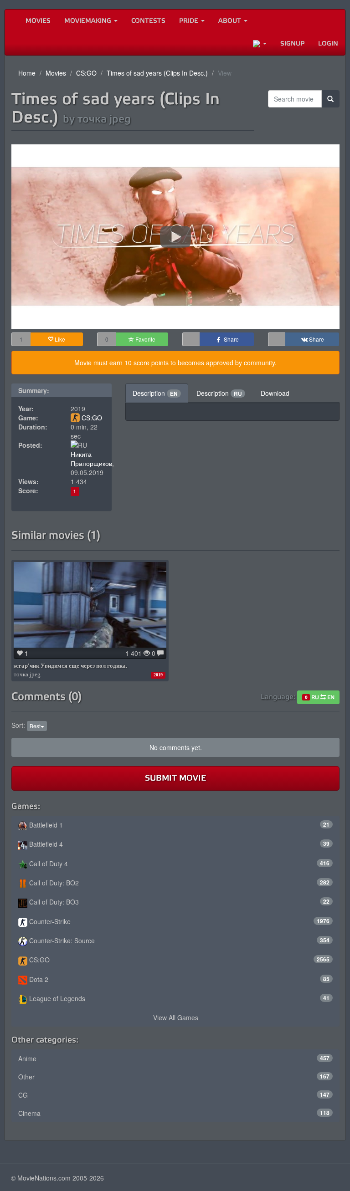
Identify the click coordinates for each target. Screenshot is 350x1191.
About (230, 20)
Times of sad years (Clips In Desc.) (157, 72)
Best (35, 726)
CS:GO (86, 72)
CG (173, 1094)
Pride (189, 20)
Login (328, 43)
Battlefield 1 (178, 824)
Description (155, 393)
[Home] (12, 21)
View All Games (175, 1017)
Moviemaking (88, 20)
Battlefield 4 (178, 844)
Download (275, 393)
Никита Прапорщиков (91, 459)
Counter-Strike (178, 921)
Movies (38, 20)
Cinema (173, 1113)
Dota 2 (178, 979)
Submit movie (175, 777)
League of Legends (178, 998)
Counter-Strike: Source (178, 940)
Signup (292, 43)
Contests (148, 20)
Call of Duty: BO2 (178, 882)
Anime (173, 1058)
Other (173, 1076)
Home (27, 72)
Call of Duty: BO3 (178, 901)
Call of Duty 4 (178, 863)
